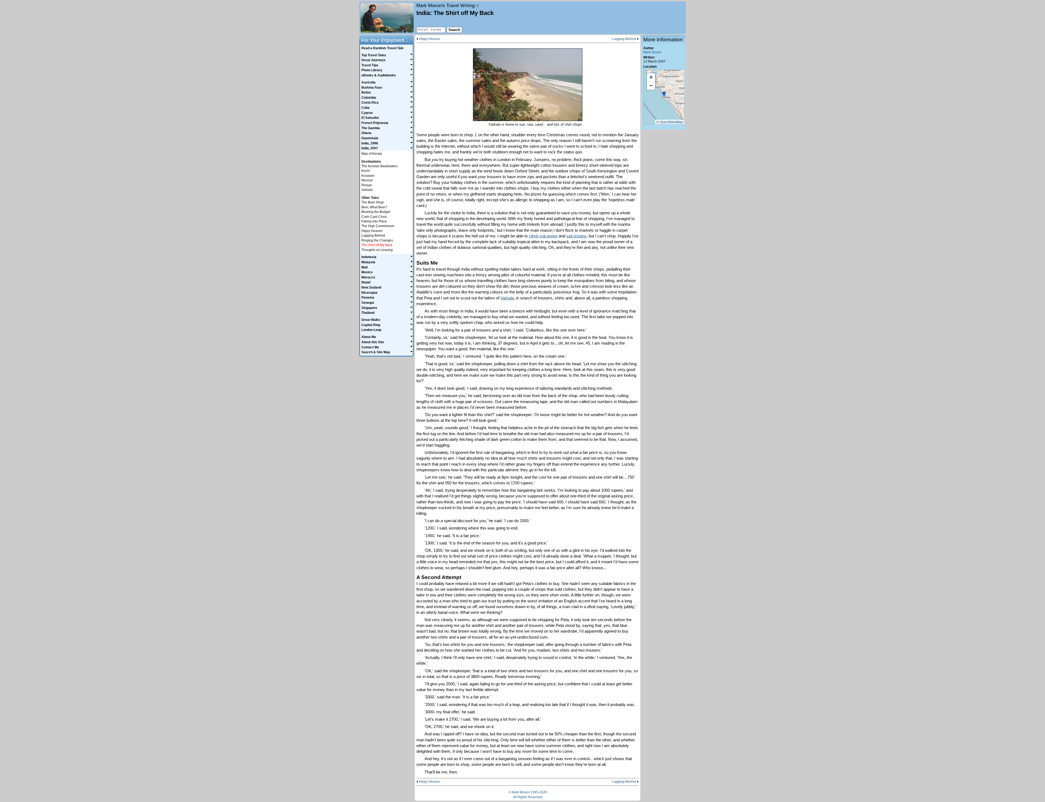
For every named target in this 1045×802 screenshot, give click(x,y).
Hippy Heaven (429, 39)
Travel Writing (447, 5)
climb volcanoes (543, 236)
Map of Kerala (371, 154)
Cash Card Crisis (374, 217)
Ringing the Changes (377, 240)
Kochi (365, 171)
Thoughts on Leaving (377, 250)
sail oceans (576, 236)
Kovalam (367, 176)
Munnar (367, 180)
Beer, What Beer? (374, 207)
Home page (387, 18)
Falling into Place (374, 221)
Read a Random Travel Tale (382, 48)
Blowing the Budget (375, 212)
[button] (664, 94)
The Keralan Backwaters (379, 166)
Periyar (366, 185)
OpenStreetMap (671, 121)
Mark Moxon (652, 52)
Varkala (507, 298)
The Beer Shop (372, 202)
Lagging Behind (624, 39)
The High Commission (377, 226)
